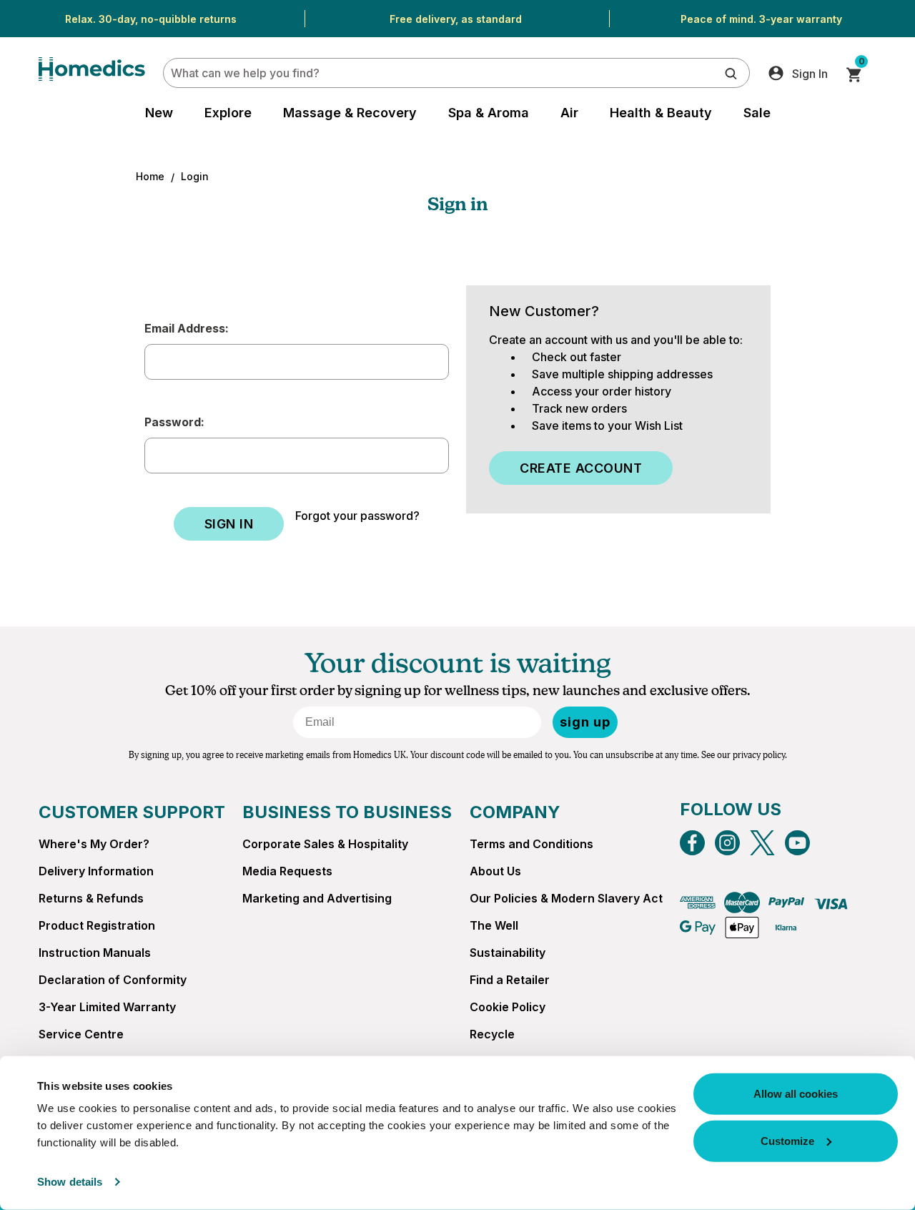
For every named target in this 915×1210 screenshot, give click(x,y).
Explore (228, 112)
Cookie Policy (507, 1007)
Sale (757, 112)
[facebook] (692, 842)
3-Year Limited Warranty (107, 1007)
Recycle (492, 1034)
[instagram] (727, 842)
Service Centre (81, 1034)
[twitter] (762, 842)
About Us (495, 871)
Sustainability (507, 952)
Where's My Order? (94, 844)
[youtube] (797, 842)
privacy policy (759, 755)
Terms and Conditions (531, 844)
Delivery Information (96, 871)
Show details (69, 1182)
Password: (174, 422)
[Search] (731, 72)
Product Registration (97, 925)
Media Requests (287, 871)
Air (569, 112)
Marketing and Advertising (317, 898)
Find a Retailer (510, 980)
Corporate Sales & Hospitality (325, 844)
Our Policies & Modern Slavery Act (566, 898)
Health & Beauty (661, 112)
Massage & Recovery (350, 112)
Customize (787, 1140)
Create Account (581, 468)
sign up (585, 721)
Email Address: (186, 328)
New (159, 112)
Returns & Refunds (91, 898)
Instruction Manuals (95, 952)
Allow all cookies (795, 1094)
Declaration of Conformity (113, 980)
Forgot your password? (357, 515)
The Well (494, 925)
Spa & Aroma (488, 112)
